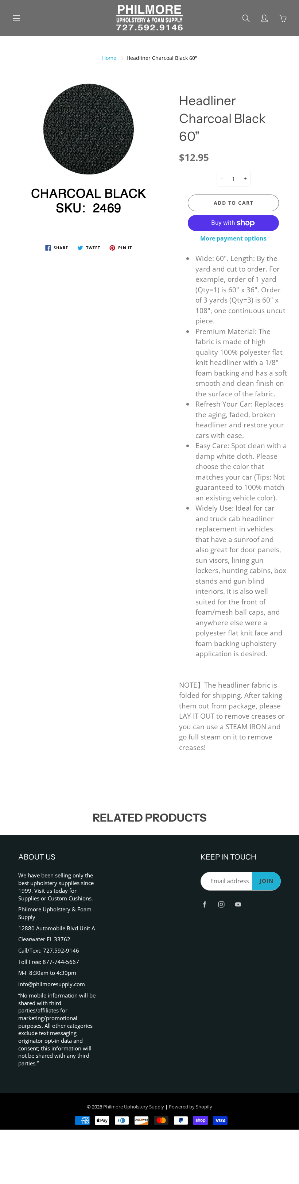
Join (266, 880)
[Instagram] (221, 904)
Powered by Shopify (190, 1106)
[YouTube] (238, 904)
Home (109, 57)
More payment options (233, 238)
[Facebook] (204, 904)
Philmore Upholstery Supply (133, 1106)
